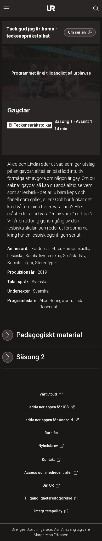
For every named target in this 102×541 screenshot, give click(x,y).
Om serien (77, 32)
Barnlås (51, 433)
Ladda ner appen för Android (48, 420)
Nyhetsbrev (48, 446)
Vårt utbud (48, 394)
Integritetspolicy (48, 511)
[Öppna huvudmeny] (6, 8)
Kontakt (48, 459)
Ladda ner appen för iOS (48, 407)
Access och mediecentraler (48, 472)
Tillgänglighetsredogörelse (48, 498)
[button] (51, 357)
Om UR (48, 485)
